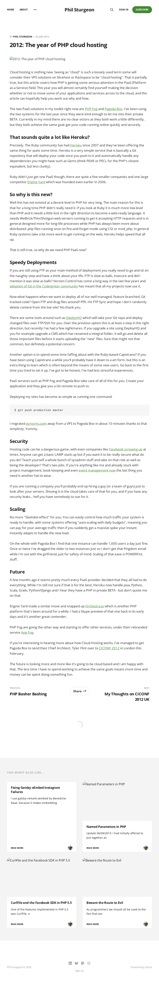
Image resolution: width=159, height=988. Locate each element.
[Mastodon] (82, 963)
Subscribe (142, 9)
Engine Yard (36, 182)
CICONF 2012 (109, 648)
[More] (35, 10)
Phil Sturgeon (79, 9)
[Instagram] (88, 963)
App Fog (27, 632)
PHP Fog (91, 109)
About (24, 9)
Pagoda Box (113, 109)
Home (10, 9)
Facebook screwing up (125, 449)
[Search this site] (112, 10)
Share (77, 691)
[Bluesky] (76, 963)
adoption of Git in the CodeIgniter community (44, 286)
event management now (97, 470)
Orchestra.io (94, 606)
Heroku (76, 145)
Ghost (148, 967)
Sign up (79, 970)
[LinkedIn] (70, 963)
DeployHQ (74, 317)
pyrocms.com (36, 423)
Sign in (123, 9)
